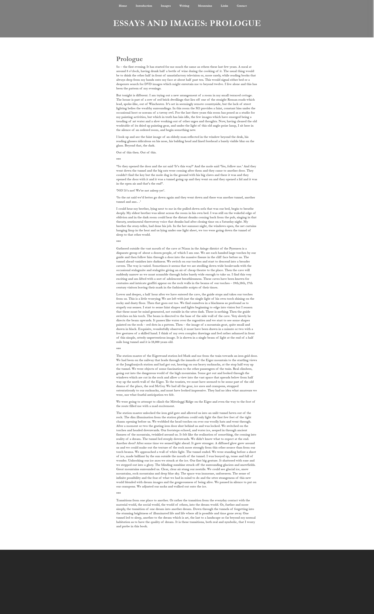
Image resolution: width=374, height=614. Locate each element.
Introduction (144, 6)
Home (123, 6)
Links (224, 6)
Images (166, 6)
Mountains (205, 6)
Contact (242, 6)
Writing (184, 6)
